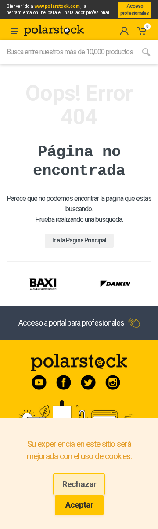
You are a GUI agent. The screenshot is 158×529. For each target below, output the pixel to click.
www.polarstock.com (57, 6)
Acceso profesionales (134, 9)
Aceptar (79, 505)
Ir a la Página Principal (79, 240)
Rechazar (79, 484)
